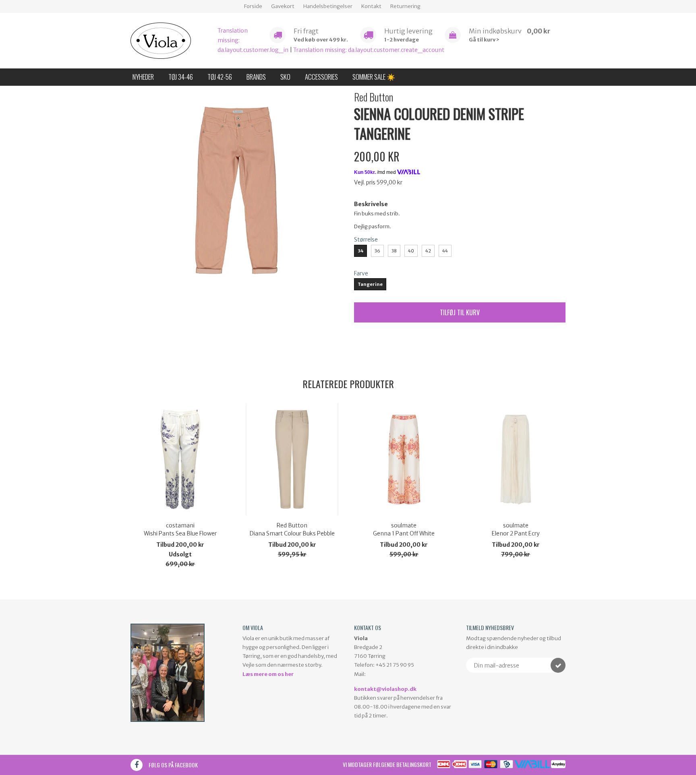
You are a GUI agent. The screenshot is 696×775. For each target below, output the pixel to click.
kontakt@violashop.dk (385, 689)
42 (428, 251)
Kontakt (371, 6)
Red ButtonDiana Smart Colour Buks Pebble (292, 529)
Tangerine (370, 284)
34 (360, 251)
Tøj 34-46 (180, 77)
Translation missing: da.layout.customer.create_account (368, 50)
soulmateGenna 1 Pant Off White (404, 529)
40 (411, 251)
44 (445, 251)
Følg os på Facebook (173, 765)
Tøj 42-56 (219, 77)
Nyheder (143, 77)
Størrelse (366, 239)
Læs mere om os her (268, 674)
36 (377, 251)
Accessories (321, 77)
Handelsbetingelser (327, 6)
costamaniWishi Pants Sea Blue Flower (180, 529)
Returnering (405, 6)
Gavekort (282, 6)
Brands (256, 77)
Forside (253, 6)
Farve (361, 273)
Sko (285, 77)
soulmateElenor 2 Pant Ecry (516, 529)
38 (394, 251)
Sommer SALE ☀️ (373, 77)
